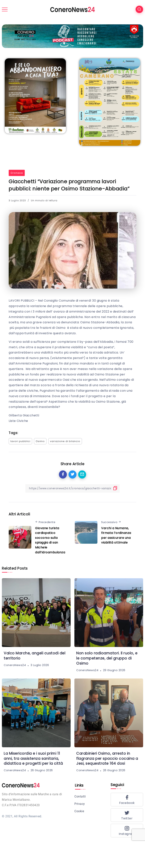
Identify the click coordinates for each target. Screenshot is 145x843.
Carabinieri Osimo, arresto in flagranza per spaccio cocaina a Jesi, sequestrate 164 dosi (107, 758)
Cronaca (17, 172)
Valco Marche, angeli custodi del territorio (34, 656)
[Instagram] (127, 830)
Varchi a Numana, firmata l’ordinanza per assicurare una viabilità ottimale (116, 535)
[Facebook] (127, 799)
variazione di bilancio (65, 441)
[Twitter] (127, 815)
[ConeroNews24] (72, 9)
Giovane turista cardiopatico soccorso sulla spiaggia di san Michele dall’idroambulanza (50, 540)
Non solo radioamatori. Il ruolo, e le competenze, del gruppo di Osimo (106, 658)
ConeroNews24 (15, 665)
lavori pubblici (20, 441)
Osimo (40, 441)
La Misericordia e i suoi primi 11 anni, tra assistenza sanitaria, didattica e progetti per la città (33, 758)
